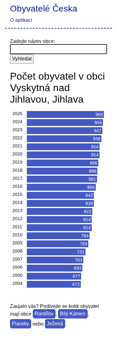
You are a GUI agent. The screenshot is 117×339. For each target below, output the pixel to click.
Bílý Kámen (72, 314)
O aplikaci (21, 20)
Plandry (20, 324)
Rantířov (44, 314)
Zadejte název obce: (32, 41)
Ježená (55, 324)
